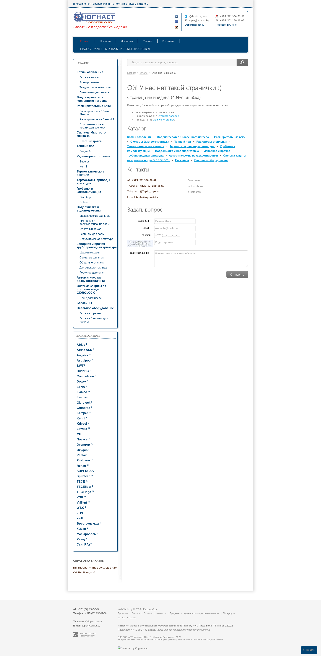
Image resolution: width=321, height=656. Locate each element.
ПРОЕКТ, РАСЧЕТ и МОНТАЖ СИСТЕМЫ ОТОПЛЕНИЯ (115, 49)
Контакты (168, 41)
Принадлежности (90, 297)
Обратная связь (194, 24)
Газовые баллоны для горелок (94, 320)
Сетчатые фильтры (92, 257)
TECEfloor (85, 486)
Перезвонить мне (226, 24)
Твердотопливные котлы (95, 87)
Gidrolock (84, 402)
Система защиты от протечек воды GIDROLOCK (91, 289)
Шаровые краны (90, 252)
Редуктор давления (92, 272)
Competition (86, 376)
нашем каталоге (138, 3)
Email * (146, 228)
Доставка (127, 41)
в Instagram (195, 191)
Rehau (83, 202)
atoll (80, 518)
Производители (88, 335)
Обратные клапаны (92, 262)
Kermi (83, 166)
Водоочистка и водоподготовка (89, 209)
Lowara (83, 428)
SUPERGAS (86, 471)
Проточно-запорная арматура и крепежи (92, 126)
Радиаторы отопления (93, 156)
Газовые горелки (90, 313)
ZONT (82, 513)
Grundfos (84, 407)
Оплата (147, 41)
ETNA (82, 386)
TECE (82, 481)
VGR (81, 497)
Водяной (85, 151)
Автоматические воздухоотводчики (91, 279)
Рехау (82, 539)
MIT (80, 434)
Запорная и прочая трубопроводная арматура (97, 245)
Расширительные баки (94, 106)
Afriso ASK (85, 349)
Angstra (84, 355)
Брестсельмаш (89, 523)
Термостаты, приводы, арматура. (94, 181)
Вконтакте (194, 180)
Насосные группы (91, 141)
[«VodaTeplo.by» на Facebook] (177, 22)
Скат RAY (84, 544)
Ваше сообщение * (139, 252)
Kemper (83, 413)
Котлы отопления (90, 72)
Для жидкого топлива (93, 267)
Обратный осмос (90, 228)
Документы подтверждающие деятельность (194, 613)
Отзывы (148, 613)
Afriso (82, 344)
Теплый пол (86, 146)
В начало (309, 649)
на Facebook (195, 186)
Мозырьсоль (87, 534)
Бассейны (84, 303)
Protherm (85, 460)
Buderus (85, 161)
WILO (81, 507)
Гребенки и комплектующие (89, 190)
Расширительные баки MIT (97, 119)
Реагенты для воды (92, 233)
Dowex (82, 381)
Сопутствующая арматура (96, 238)
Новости (105, 41)
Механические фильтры (95, 215)
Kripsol (83, 423)
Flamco (83, 392)
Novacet (83, 439)
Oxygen (83, 450)
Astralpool (85, 360)
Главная (131, 72)
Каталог (85, 41)
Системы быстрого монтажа (91, 134)
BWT (81, 365)
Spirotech (85, 476)
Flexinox (83, 397)
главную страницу (163, 119)
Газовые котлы (89, 77)
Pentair (82, 455)
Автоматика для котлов (95, 92)
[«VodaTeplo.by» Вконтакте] (177, 16)
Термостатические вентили (90, 173)
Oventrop (85, 197)
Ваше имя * (144, 220)
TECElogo (85, 492)
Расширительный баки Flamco (94, 113)
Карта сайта (150, 609)
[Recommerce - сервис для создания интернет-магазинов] (75, 636)
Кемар (82, 528)
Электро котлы (89, 82)
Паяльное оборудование (95, 308)
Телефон (145, 235)
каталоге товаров (168, 115)
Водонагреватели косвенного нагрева (92, 99)
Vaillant (83, 502)
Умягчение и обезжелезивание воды (95, 222)
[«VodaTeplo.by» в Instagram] (177, 27)
